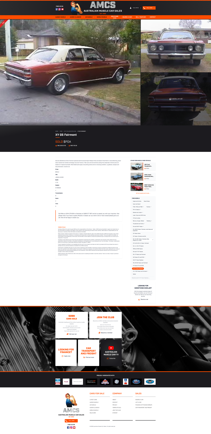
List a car (138, 402)
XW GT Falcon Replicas (138, 260)
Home (56, 131)
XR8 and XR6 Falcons (138, 248)
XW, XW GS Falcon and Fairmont (140, 262)
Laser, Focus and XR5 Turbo (139, 215)
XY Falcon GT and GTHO (138, 265)
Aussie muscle (60, 17)
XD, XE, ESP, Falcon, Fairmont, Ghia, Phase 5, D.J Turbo (143, 240)
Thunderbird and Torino (139, 223)
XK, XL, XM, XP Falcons (138, 246)
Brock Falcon (147, 201)
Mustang (149, 221)
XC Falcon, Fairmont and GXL (139, 236)
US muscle (89, 17)
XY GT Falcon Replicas (70, 131)
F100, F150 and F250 (138, 206)
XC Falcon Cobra (137, 233)
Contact (153, 17)
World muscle (102, 17)
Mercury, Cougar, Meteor (138, 221)
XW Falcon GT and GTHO (139, 257)
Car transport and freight (143, 407)
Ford (61, 131)
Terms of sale (117, 407)
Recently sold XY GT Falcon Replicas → (141, 278)
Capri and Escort (136, 204)
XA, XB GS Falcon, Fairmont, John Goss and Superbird (143, 230)
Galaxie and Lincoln (138, 212)
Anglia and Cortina (137, 201)
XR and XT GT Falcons (138, 251)
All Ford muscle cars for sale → (143, 193)
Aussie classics (75, 17)
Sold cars (114, 17)
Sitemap (115, 413)
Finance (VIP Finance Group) (143, 405)
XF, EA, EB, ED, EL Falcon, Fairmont (141, 243)
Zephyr (134, 274)
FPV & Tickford (137, 209)
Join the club (117, 410)
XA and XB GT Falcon (138, 226)
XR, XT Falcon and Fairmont (139, 254)
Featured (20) (5, 123)
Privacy (115, 405)
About (114, 399)
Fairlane (149, 206)
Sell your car (141, 17)
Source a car (127, 17)
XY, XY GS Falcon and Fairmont (140, 271)
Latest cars (93, 399)
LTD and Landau (136, 218)
